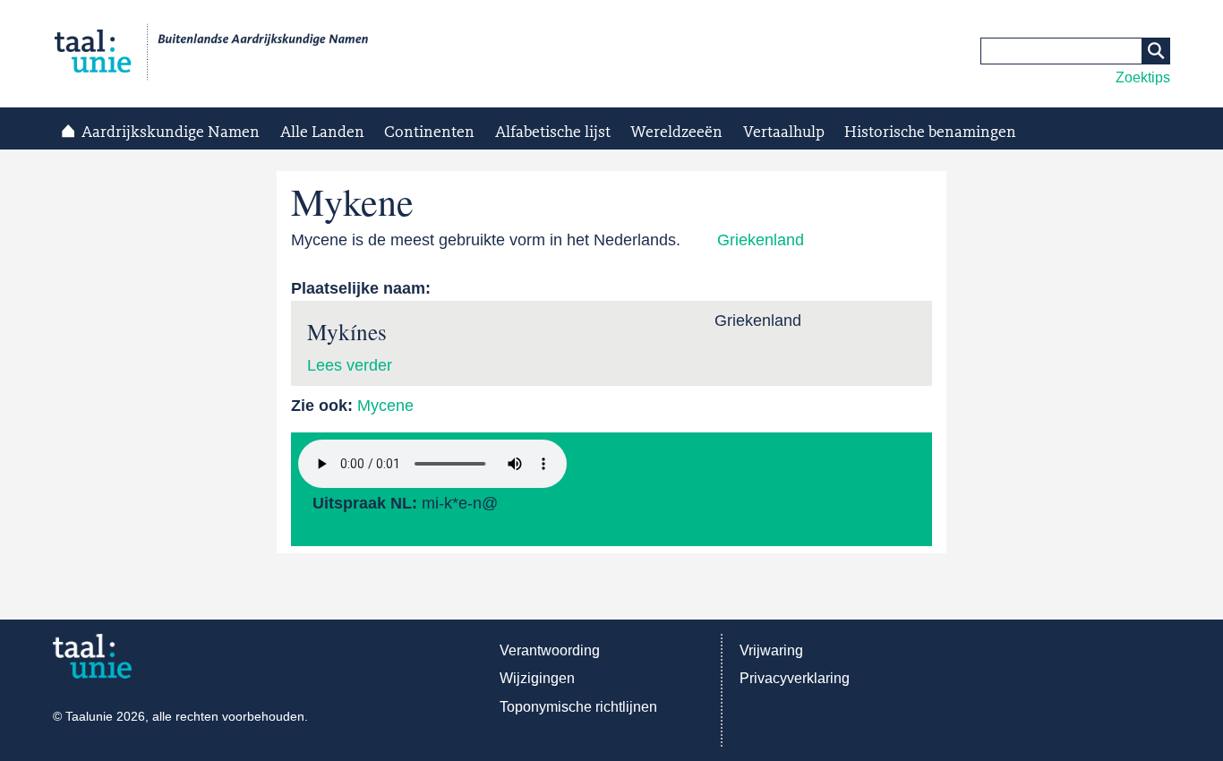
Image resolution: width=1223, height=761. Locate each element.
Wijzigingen (537, 678)
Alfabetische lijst (553, 132)
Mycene (385, 406)
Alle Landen (322, 132)
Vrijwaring (771, 650)
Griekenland (760, 240)
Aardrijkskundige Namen (170, 132)
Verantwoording (550, 650)
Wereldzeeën (676, 132)
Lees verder (349, 365)
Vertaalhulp (784, 132)
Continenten (429, 132)
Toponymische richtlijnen (578, 706)
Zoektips (1143, 77)
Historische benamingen (930, 132)
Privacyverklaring (795, 678)
